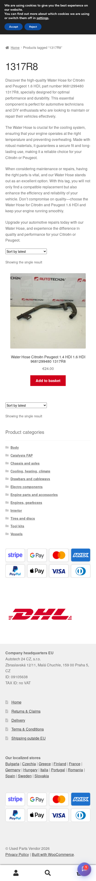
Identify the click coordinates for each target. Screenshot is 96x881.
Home (15, 47)
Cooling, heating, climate (30, 471)
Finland (60, 763)
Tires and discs (22, 518)
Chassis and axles (25, 463)
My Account (16, 873)
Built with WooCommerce (53, 854)
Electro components (26, 486)
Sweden (25, 775)
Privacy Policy (17, 854)
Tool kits (17, 526)
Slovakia (41, 775)
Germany (13, 769)
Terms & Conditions (27, 729)
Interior (16, 510)
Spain (10, 775)
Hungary (30, 769)
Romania (75, 769)
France (74, 763)
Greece (45, 763)
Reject (33, 27)
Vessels (16, 534)
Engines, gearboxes (26, 502)
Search (48, 873)
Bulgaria (12, 763)
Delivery (18, 720)
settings (42, 18)
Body (14, 447)
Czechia (29, 763)
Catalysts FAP (21, 455)
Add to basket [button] (48, 380)
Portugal (58, 769)
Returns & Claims (26, 711)
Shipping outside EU (28, 738)
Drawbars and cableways (30, 478)
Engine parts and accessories (34, 494)
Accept (13, 27)
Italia (44, 769)
